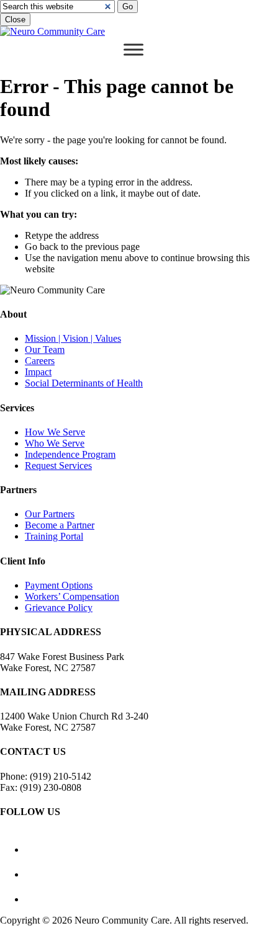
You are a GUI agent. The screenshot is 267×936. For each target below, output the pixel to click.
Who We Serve (54, 443)
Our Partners (50, 514)
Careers (40, 360)
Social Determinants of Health (84, 383)
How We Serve (55, 432)
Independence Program (70, 454)
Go (127, 6)
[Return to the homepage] (52, 31)
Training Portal (54, 536)
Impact (38, 372)
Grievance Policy (59, 607)
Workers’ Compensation (72, 596)
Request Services (58, 465)
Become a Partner (59, 525)
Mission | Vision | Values (73, 338)
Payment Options (59, 585)
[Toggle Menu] (133, 49)
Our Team (45, 349)
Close (15, 19)
